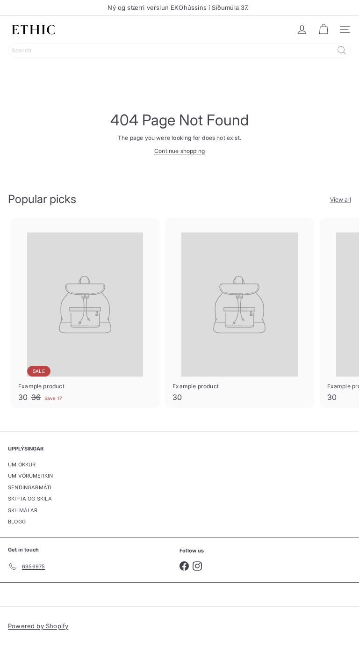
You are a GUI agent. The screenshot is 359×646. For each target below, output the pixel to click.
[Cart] (323, 29)
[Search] (341, 50)
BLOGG (17, 521)
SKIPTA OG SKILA (30, 498)
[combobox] (179, 50)
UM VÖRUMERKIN (30, 475)
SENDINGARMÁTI (29, 487)
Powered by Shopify (38, 626)
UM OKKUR (22, 464)
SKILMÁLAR (23, 510)
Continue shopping (179, 150)
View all (340, 199)
